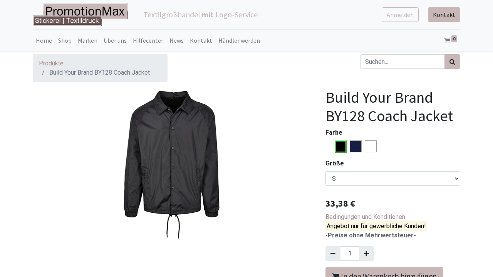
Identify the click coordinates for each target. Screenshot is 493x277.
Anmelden (400, 14)
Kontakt (444, 14)
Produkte (51, 63)
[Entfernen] (332, 253)
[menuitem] (44, 40)
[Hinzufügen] (366, 253)
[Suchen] (452, 61)
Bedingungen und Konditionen (365, 216)
